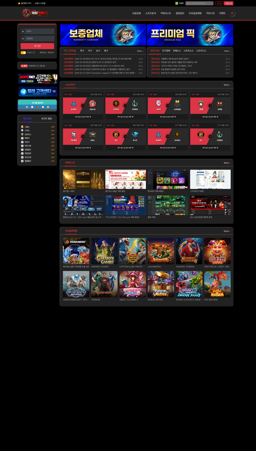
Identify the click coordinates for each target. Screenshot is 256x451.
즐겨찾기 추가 (26, 3)
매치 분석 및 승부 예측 (82, 117)
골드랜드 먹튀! (68, 191)
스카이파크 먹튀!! (197, 191)
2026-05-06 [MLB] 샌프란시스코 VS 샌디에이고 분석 (90, 62)
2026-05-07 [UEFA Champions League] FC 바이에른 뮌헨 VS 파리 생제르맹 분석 (101, 73)
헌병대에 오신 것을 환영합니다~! (38, 66)
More (139, 51)
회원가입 (228, 3)
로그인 (219, 3)
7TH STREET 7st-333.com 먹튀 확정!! (122, 217)
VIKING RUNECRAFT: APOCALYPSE (76, 300)
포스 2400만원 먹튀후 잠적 (201, 217)
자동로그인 (31, 53)
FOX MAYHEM (211, 300)
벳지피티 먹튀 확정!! (156, 191)
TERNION (95, 300)
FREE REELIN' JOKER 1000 (216, 267)
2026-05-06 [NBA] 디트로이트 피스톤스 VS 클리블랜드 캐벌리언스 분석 (97, 69)
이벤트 (181, 3)
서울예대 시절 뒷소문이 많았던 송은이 (170, 59)
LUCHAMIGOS (154, 267)
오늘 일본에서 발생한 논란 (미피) (168, 69)
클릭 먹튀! (152, 217)
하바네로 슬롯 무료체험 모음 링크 (76, 267)
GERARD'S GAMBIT (100, 267)
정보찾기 (51, 53)
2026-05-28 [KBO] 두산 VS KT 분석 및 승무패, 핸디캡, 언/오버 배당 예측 (97, 59)
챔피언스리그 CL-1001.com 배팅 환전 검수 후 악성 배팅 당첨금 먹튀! (83, 217)
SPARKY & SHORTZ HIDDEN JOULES (189, 300)
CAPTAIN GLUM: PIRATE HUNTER (132, 267)
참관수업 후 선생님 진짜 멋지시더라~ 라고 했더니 (174, 73)
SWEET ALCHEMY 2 (128, 300)
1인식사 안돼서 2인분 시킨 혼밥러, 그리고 (171, 66)
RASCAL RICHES (155, 300)
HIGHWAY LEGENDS (185, 267)
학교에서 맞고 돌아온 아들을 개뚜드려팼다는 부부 (174, 62)
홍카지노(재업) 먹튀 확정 (115, 191)
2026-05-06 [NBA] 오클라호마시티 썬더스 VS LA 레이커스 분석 (94, 66)
